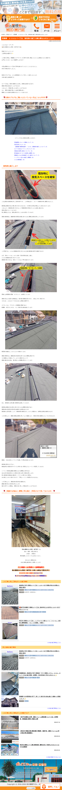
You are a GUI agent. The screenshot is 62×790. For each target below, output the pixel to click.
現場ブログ (9, 34)
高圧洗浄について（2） (20, 144)
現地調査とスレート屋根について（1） (24, 142)
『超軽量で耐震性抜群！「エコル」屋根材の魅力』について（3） (31, 146)
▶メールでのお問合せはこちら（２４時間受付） (31, 576)
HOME (3, 34)
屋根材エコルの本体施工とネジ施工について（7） (27, 155)
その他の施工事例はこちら (54, 642)
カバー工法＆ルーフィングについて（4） (24, 148)
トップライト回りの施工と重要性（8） (24, 157)
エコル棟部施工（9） (19, 159)
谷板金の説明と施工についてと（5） (23, 151)
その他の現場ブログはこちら (53, 757)
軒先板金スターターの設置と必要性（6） (24, 153)
